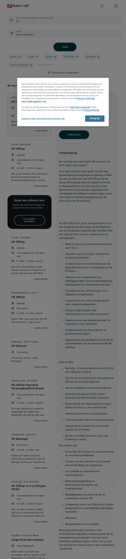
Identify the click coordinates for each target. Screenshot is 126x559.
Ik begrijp (95, 119)
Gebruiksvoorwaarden (80, 107)
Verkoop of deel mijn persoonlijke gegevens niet (43, 119)
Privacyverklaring (91, 110)
